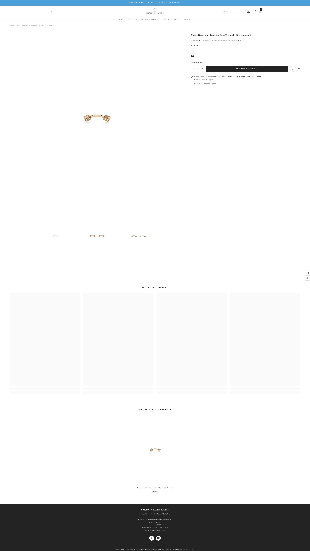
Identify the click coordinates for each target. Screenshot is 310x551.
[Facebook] (151, 538)
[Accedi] (248, 11)
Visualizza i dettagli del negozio (205, 84)
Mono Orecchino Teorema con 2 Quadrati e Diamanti (155, 488)
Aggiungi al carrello (247, 69)
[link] (45, 388)
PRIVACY (161, 549)
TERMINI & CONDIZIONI (186, 549)
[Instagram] (158, 538)
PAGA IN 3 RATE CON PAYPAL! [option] (155, 3)
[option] (97, 118)
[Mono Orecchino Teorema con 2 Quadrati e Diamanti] (155, 450)
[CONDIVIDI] (298, 69)
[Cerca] (233, 11)
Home (12, 26)
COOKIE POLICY (171, 549)
